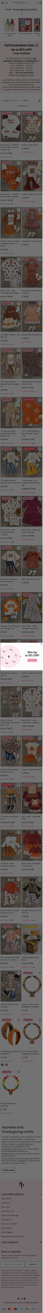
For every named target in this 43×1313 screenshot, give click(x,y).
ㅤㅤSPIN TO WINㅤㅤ (31, 660)
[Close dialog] (41, 644)
